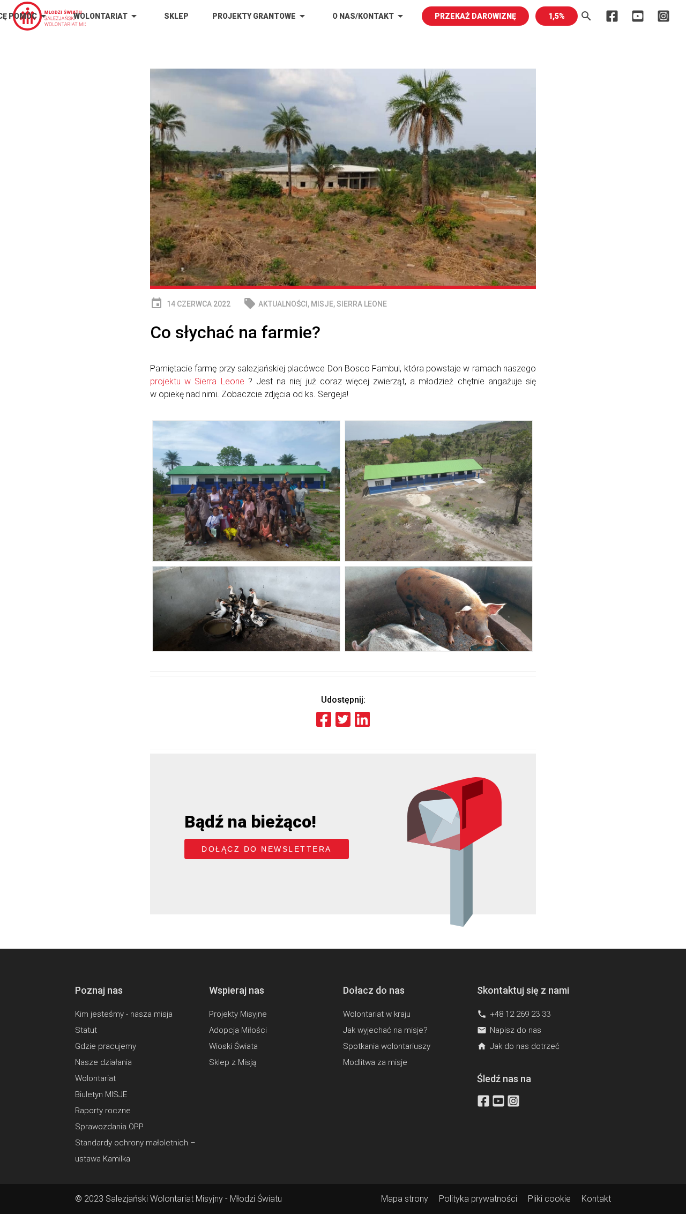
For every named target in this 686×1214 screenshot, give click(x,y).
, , (315, 303)
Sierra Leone (362, 304)
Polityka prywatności (478, 1199)
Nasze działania (103, 1062)
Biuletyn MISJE (101, 1094)
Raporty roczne (103, 1110)
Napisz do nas (509, 1030)
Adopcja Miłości (238, 1030)
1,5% (556, 16)
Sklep (176, 16)
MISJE (322, 304)
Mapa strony (404, 1199)
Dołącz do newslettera (267, 849)
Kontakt (596, 1199)
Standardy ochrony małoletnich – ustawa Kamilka (135, 1151)
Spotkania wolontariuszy (386, 1046)
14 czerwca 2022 (190, 303)
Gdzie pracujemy (105, 1046)
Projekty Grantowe (260, 16)
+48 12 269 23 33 (513, 1014)
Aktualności (283, 304)
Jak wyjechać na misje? (385, 1030)
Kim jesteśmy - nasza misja (124, 1014)
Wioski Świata (233, 1046)
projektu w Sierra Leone (197, 381)
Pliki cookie (549, 1199)
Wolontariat (106, 16)
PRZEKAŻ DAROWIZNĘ (475, 16)
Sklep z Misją (232, 1062)
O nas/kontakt (369, 16)
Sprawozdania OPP (109, 1126)
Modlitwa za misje (375, 1062)
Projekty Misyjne (238, 1014)
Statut (86, 1030)
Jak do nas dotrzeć (518, 1046)
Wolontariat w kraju (377, 1014)
